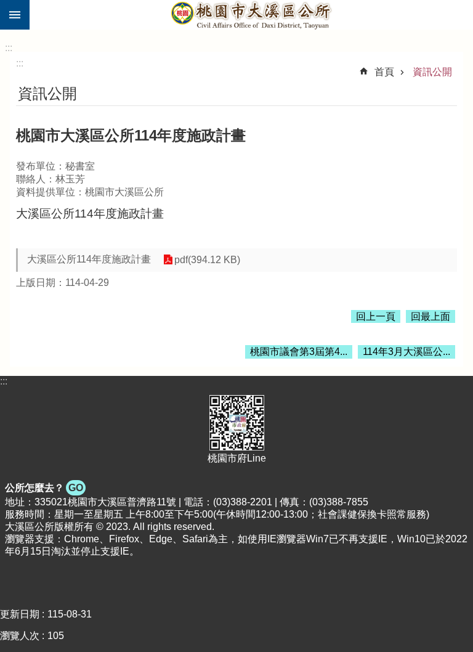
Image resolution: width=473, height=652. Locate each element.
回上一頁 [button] (375, 316)
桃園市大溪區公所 (251, 15)
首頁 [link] (384, 72)
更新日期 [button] (19, 614)
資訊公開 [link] (432, 72)
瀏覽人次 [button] (19, 635)
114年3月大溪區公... (406, 351)
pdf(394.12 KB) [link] (207, 260)
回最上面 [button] (430, 316)
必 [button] (15, 15)
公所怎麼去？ (44, 488)
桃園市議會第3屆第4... (298, 351)
